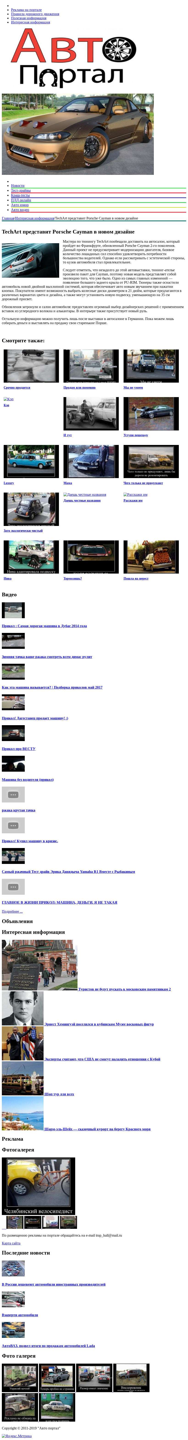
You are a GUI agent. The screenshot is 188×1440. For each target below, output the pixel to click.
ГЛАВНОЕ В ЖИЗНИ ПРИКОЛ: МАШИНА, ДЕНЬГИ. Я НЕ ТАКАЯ (59, 902)
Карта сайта (11, 1243)
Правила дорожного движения (35, 14)
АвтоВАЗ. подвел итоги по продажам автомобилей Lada (48, 1346)
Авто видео (20, 210)
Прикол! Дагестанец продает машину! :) (35, 718)
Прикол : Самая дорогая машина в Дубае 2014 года (44, 626)
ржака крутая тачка (18, 810)
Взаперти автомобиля (20, 1315)
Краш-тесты (20, 195)
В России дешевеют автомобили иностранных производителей (53, 1284)
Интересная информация (30, 22)
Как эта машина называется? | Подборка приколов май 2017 (52, 687)
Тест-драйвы (21, 190)
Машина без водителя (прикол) (28, 780)
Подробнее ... (12, 911)
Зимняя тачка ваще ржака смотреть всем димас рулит (47, 657)
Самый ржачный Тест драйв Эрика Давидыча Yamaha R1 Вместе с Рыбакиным (68, 872)
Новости (18, 186)
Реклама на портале (26, 10)
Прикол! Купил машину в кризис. (30, 841)
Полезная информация (28, 18)
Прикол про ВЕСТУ (19, 749)
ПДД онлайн (21, 200)
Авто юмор (20, 205)
